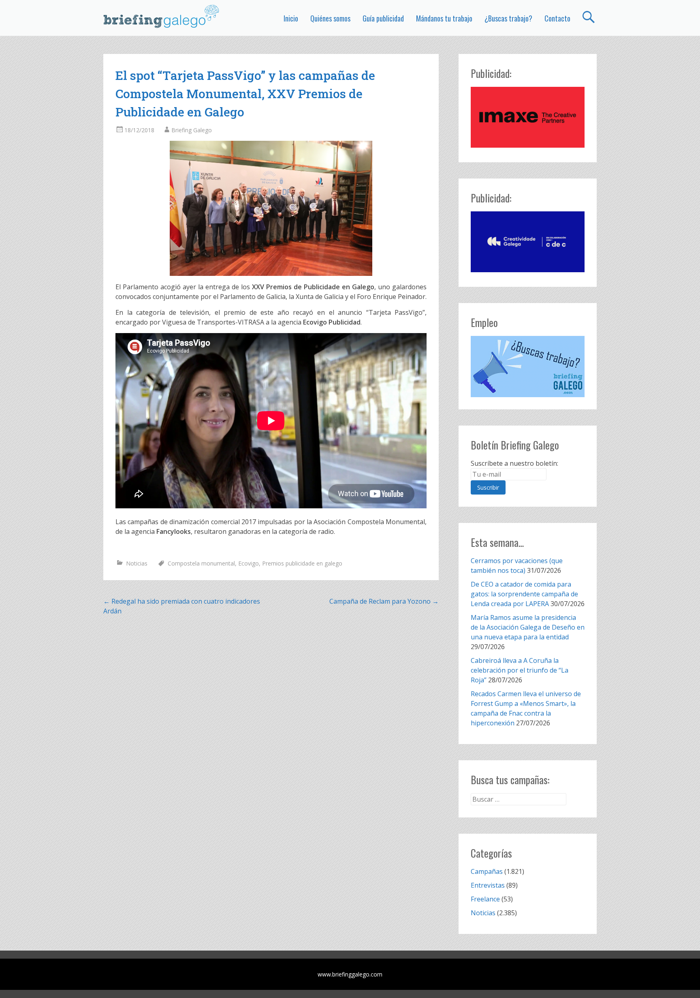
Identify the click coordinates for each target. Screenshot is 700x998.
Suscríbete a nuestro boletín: (514, 463)
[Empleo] (528, 366)
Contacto (557, 18)
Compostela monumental (201, 563)
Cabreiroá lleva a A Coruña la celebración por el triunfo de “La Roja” (519, 670)
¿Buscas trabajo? (508, 18)
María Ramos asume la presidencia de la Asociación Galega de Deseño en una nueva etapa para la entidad (528, 627)
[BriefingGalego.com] (161, 16)
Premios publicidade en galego (302, 563)
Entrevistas (488, 885)
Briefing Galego (191, 130)
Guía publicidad (383, 18)
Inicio (291, 18)
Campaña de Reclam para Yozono (384, 601)
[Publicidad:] (528, 145)
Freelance (485, 899)
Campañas (487, 871)
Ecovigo (248, 563)
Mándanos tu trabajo (444, 18)
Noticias (136, 563)
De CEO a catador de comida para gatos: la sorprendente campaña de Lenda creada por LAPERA (524, 594)
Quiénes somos (330, 18)
